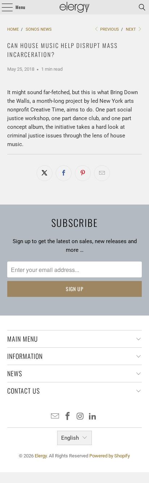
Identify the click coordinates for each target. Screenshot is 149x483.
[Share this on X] (44, 173)
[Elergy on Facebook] (68, 416)
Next (131, 29)
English (70, 438)
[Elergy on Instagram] (80, 416)
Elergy (41, 455)
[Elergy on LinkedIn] (93, 416)
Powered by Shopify (109, 455)
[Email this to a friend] (102, 173)
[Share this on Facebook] (64, 173)
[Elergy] (74, 7)
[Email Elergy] (55, 416)
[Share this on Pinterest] (83, 173)
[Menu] (3, 7)
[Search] (142, 7)
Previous (109, 29)
